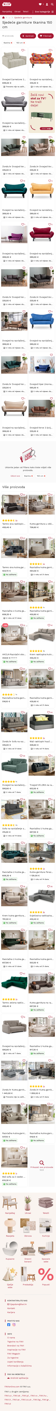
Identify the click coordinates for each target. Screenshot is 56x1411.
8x (44, 912)
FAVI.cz (8, 1395)
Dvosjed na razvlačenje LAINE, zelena (21, 785)
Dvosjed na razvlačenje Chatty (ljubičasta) (23, 253)
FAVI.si (8, 1404)
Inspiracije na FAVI (16, 1350)
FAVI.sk (17, 1395)
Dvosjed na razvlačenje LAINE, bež (19, 1046)
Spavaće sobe (46, 1260)
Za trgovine (12, 1358)
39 (24, 756)
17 (52, 843)
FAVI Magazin (13, 1354)
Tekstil (26, 11)
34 (24, 669)
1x (16, 1173)
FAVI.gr (46, 1400)
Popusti (46, 1284)
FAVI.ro (34, 1395)
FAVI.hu (43, 1395)
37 (24, 538)
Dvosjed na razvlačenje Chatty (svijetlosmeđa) (25, 340)
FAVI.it (8, 1400)
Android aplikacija (19, 1378)
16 (24, 799)
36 (51, 886)
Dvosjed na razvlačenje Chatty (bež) (20, 427)
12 (24, 625)
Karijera (11, 1312)
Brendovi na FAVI (15, 1345)
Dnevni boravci (28, 1260)
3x (44, 869)
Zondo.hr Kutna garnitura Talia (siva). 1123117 (24, 1089)
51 (24, 495)
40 (24, 974)
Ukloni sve (15, 476)
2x (44, 564)
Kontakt (11, 1308)
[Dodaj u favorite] (24, 137)
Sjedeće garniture (23, 17)
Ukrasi (17, 11)
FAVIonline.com (12, 1386)
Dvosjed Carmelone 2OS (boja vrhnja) (21, 79)
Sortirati (30, 36)
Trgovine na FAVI (15, 1341)
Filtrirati (47, 36)
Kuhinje (46, 1236)
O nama (11, 1337)
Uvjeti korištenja (15, 1362)
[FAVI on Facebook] (8, 1324)
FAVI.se (16, 1400)
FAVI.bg (37, 1400)
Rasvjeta (10, 1236)
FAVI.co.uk (26, 1400)
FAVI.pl (25, 1395)
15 (24, 582)
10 (24, 181)
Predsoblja (28, 1284)
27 (51, 1104)
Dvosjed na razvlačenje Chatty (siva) (20, 123)
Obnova (28, 1236)
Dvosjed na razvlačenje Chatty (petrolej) (22, 210)
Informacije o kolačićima (19, 1366)
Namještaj (7, 11)
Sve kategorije (42, 11)
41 (52, 625)
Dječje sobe (10, 1285)
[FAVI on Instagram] (13, 1324)
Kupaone (10, 1259)
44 (51, 712)
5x (16, 520)
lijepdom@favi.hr (18, 1304)
